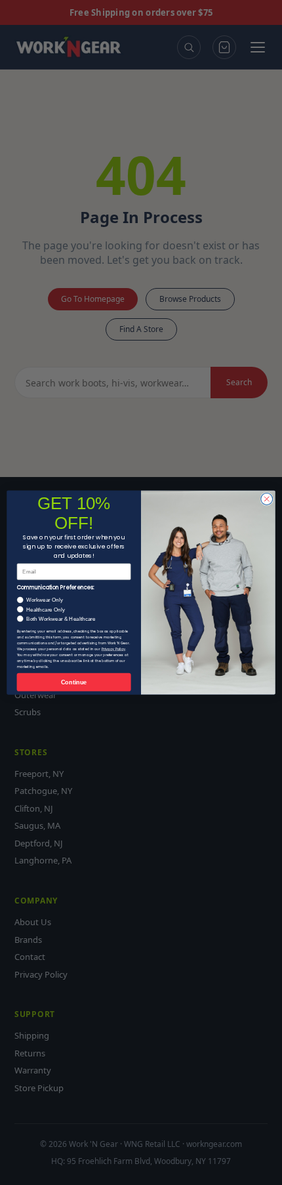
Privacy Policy (113, 649)
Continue (74, 682)
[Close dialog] (267, 499)
